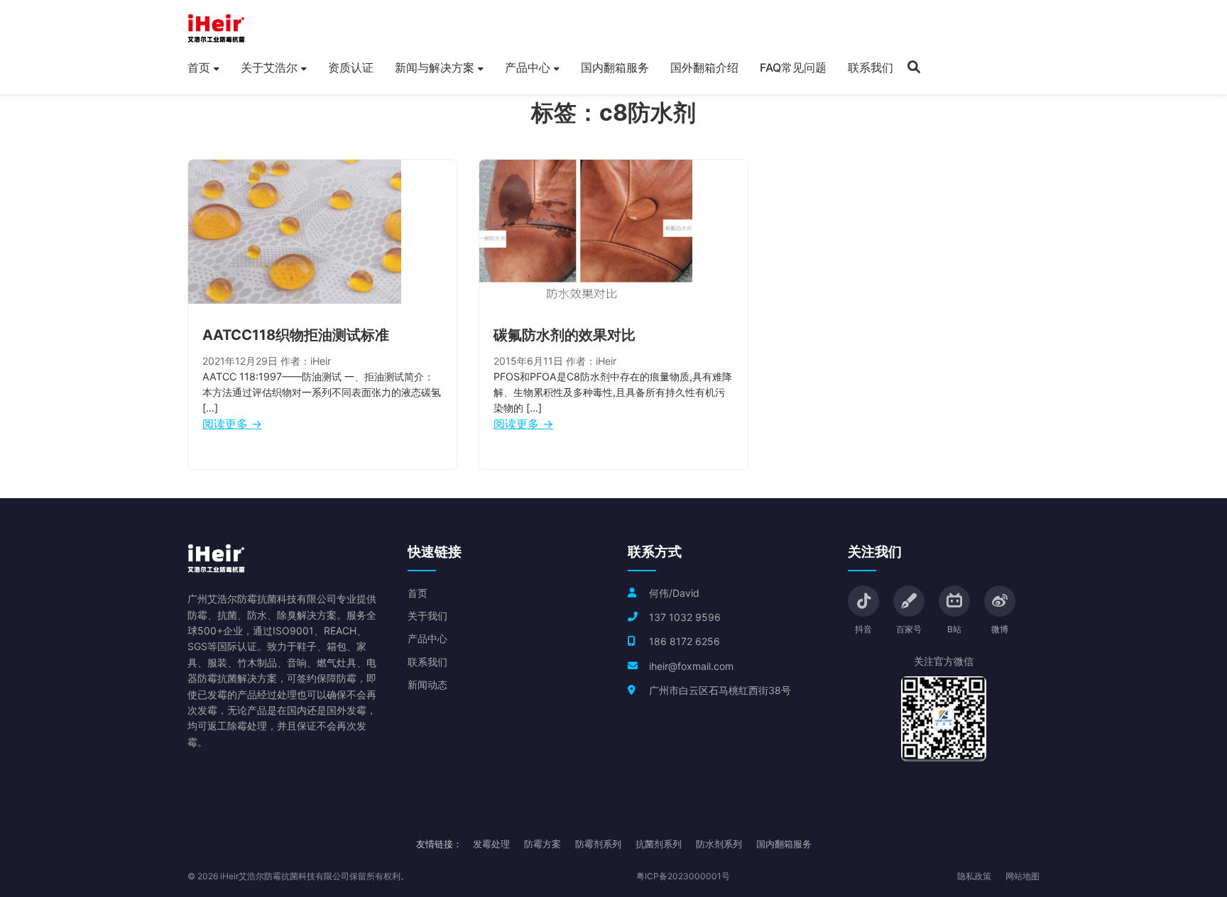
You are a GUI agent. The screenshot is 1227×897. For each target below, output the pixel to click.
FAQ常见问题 (793, 67)
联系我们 (870, 67)
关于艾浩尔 (269, 67)
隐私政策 (974, 876)
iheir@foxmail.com (691, 666)
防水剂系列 (719, 843)
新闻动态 (427, 684)
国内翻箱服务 (615, 67)
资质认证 (350, 67)
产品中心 (527, 67)
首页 (198, 67)
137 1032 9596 (685, 617)
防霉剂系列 (598, 843)
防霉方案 (542, 843)
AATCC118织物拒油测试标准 (295, 334)
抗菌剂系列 (659, 843)
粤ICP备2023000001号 (683, 876)
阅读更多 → (232, 424)
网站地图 (1022, 876)
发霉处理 (491, 843)
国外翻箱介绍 (704, 67)
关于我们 (427, 616)
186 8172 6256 (684, 641)
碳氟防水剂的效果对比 (564, 334)
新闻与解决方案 (434, 67)
